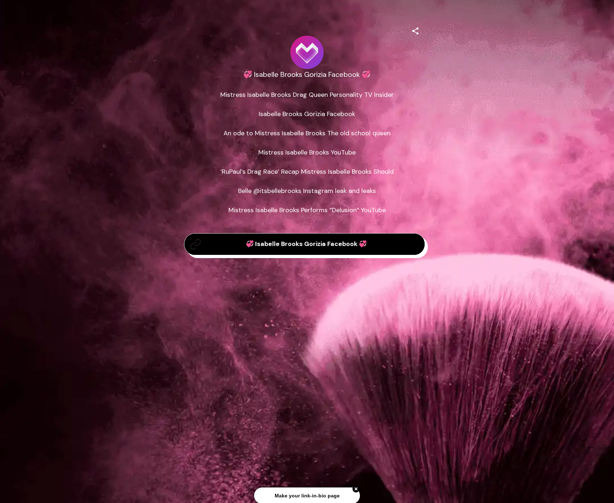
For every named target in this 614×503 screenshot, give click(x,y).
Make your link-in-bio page (306, 492)
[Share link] (415, 29)
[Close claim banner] (356, 485)
